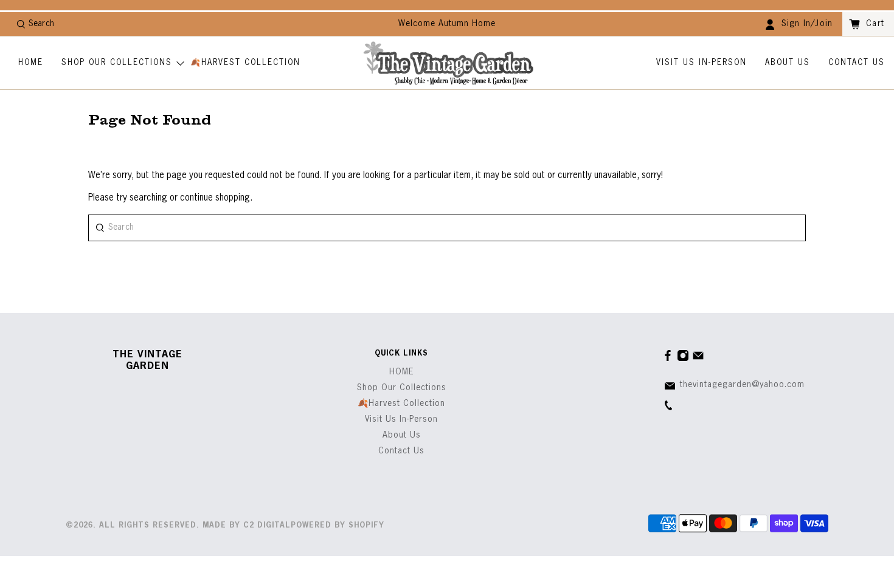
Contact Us (856, 63)
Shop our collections (116, 63)
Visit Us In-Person (701, 63)
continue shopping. (215, 197)
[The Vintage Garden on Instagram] (683, 359)
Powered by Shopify (337, 525)
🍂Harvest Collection (245, 63)
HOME (30, 63)
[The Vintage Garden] (448, 63)
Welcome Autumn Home (447, 23)
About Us (787, 63)
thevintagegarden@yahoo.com (742, 384)
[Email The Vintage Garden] (698, 359)
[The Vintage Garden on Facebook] (668, 359)
